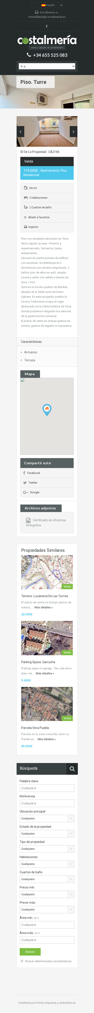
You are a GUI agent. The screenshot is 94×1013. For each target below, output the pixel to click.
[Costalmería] (47, 40)
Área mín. (29, 917)
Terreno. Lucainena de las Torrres (44, 596)
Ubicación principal (32, 811)
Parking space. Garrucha (38, 662)
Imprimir (33, 227)
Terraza (29, 360)
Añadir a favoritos (39, 217)
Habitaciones (29, 857)
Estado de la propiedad (35, 826)
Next (73, 131)
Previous (20, 131)
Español (50, 5)
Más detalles (43, 607)
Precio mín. (27, 887)
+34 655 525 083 (50, 55)
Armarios (30, 352)
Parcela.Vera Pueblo (35, 728)
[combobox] (47, 818)
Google (34, 492)
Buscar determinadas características (48, 961)
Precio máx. (28, 902)
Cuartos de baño (31, 872)
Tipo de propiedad (32, 842)
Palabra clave (29, 781)
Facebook (33, 473)
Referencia (27, 796)
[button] (51, 416)
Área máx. (30, 933)
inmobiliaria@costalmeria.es (47, 16)
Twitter (33, 482)
